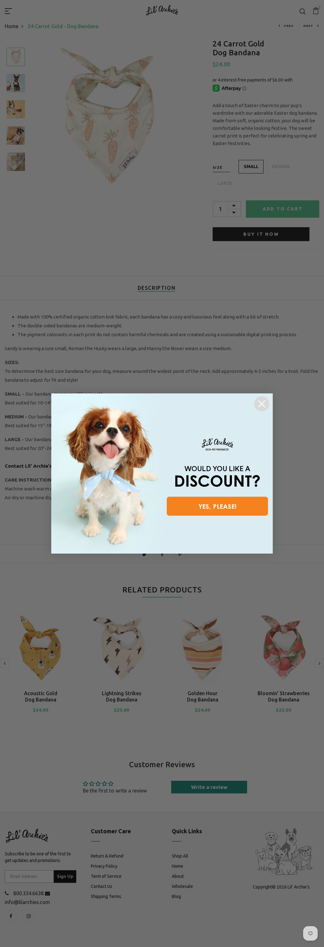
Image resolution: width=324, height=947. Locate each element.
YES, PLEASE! (217, 506)
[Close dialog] (262, 404)
